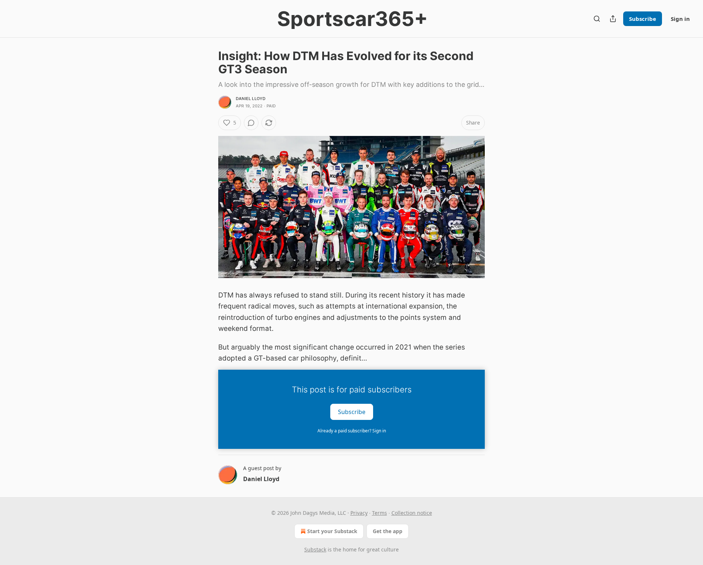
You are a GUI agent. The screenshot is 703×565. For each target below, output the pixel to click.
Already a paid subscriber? (351, 431)
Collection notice (411, 512)
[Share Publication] (613, 18)
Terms (379, 512)
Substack (315, 549)
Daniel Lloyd (250, 98)
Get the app (387, 531)
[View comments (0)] (251, 122)
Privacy (359, 512)
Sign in (680, 18)
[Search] (596, 18)
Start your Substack (332, 531)
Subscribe (642, 18)
